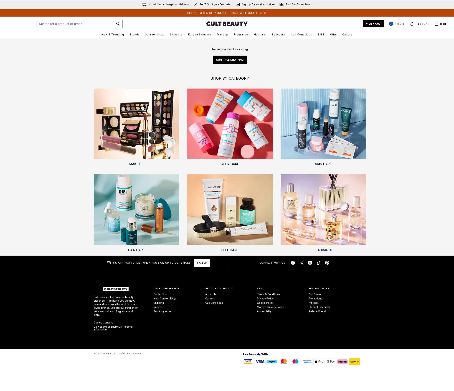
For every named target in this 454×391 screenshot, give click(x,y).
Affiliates (314, 302)
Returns (158, 307)
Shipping (159, 302)
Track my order (163, 311)
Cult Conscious (214, 302)
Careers (210, 298)
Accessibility (264, 311)
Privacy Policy (265, 298)
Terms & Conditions (268, 294)
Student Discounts (319, 307)
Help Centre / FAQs (165, 298)
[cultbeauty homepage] (227, 23)
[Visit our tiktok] (318, 262)
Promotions (315, 298)
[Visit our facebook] (293, 262)
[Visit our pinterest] (327, 262)
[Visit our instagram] (310, 262)
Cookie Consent (103, 322)
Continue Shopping (230, 59)
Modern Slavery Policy (270, 307)
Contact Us (160, 294)
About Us (210, 294)
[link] (419, 23)
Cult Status (315, 294)
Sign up (202, 262)
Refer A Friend (317, 311)
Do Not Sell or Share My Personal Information (113, 328)
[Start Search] (118, 24)
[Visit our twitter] (301, 262)
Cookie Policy (265, 302)
